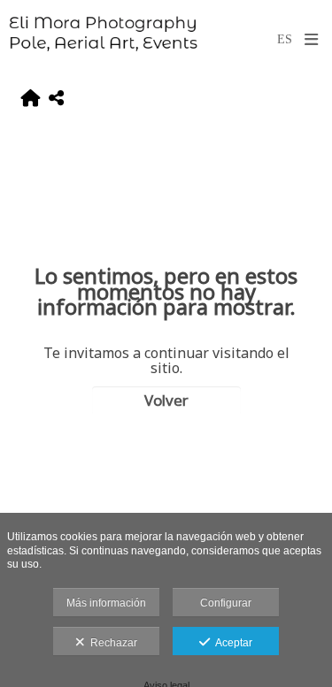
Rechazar (111, 643)
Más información (106, 603)
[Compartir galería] (56, 100)
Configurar (225, 603)
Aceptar (231, 643)
